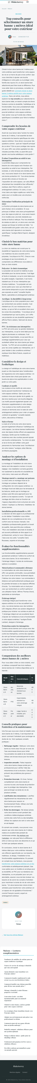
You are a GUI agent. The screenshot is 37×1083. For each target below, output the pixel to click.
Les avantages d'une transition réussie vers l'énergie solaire (18, 1012)
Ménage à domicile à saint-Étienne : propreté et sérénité (16, 991)
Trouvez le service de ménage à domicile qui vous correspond (17, 966)
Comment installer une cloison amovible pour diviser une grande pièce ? (17, 985)
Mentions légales (15, 1072)
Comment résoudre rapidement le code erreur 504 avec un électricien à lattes (17, 979)
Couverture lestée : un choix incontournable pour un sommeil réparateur (15, 998)
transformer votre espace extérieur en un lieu (18, 864)
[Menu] (27, 1)
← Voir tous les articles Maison (12, 935)
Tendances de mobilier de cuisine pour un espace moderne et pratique (18, 960)
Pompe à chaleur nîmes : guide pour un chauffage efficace (17, 1037)
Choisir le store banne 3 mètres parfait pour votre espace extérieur (17, 1006)
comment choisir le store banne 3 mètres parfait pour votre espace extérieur (17, 93)
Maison (10, 8)
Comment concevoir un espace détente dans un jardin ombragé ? (17, 1024)
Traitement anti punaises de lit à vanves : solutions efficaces (18, 1043)
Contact (24, 1072)
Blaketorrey (15, 1)
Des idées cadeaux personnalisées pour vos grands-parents (17, 1049)
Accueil (4, 8)
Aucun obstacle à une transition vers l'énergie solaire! (16, 973)
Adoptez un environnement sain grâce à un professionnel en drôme (18, 1018)
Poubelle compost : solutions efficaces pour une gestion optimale (18, 1030)
